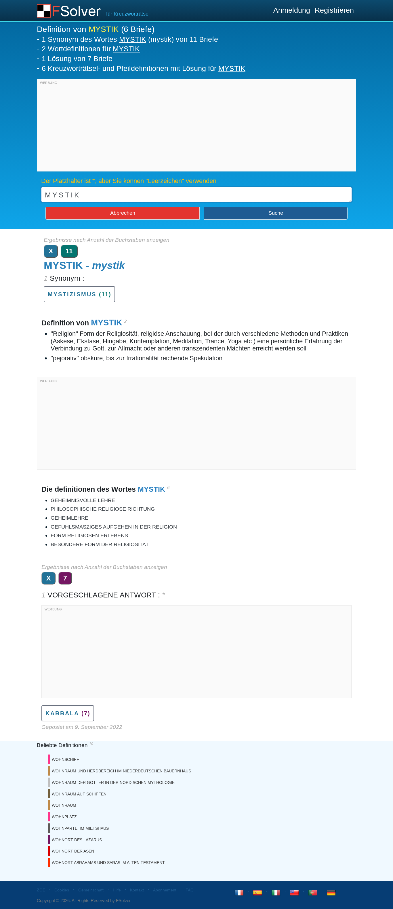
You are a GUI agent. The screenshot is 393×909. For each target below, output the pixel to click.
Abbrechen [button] (122, 213)
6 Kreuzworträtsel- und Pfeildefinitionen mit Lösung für (143, 68)
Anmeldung (291, 10)
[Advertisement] (196, 126)
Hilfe (117, 890)
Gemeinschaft (91, 890)
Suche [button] (275, 213)
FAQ (190, 890)
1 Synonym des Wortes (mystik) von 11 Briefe (130, 39)
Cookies (61, 890)
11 (69, 251)
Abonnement (164, 890)
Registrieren (334, 10)
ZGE (41, 890)
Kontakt (137, 890)
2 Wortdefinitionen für (91, 49)
